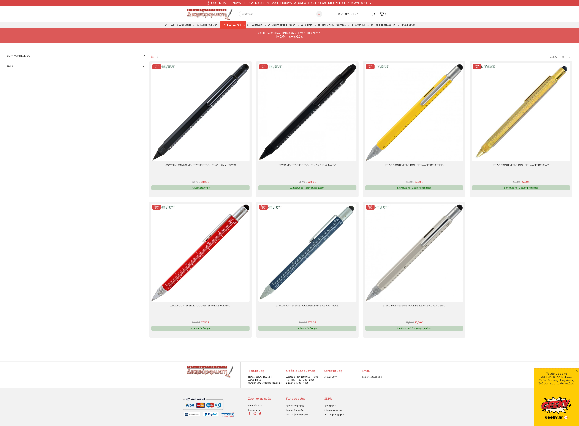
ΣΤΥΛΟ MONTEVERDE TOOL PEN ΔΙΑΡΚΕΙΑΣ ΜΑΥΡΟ (307, 165)
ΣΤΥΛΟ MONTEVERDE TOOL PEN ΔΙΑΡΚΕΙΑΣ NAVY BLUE (307, 306)
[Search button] (319, 14)
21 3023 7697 (330, 377)
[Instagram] (255, 413)
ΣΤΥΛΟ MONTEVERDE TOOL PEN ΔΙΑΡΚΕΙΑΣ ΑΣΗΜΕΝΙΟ (414, 306)
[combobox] (278, 14)
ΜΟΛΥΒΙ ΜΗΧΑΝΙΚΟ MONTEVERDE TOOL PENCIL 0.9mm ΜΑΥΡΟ (200, 165)
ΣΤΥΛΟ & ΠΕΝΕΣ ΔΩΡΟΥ (308, 33)
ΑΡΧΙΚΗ (261, 33)
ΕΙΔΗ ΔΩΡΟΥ (288, 33)
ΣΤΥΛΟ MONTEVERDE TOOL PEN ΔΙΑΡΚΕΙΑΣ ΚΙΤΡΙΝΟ (414, 165)
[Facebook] (249, 413)
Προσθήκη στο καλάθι (223, 156)
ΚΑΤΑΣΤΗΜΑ (273, 33)
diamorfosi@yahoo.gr (372, 377)
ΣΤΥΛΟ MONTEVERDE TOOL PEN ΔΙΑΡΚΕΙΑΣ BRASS (521, 165)
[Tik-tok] (260, 413)
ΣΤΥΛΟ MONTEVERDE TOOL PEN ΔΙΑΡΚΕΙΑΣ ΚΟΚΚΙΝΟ (200, 306)
